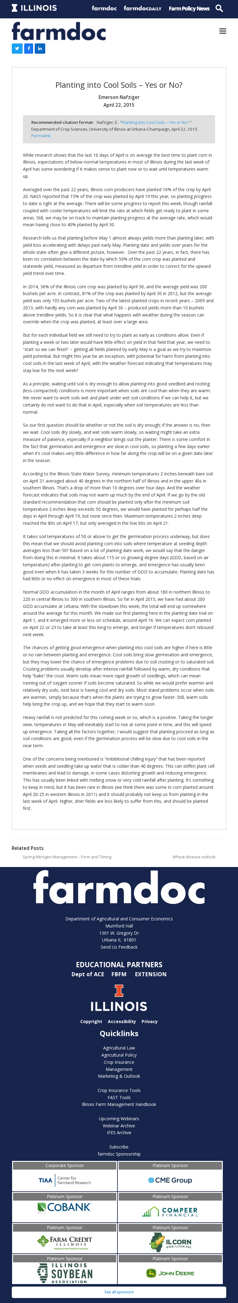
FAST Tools (119, 1097)
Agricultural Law (119, 1048)
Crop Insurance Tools (119, 1090)
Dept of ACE (88, 974)
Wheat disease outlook (194, 857)
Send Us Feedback (119, 947)
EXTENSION (151, 974)
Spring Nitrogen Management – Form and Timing (67, 857)
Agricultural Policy (119, 1055)
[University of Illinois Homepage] (119, 998)
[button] (222, 31)
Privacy (150, 1021)
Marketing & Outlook (119, 1076)
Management (119, 1069)
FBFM (119, 974)
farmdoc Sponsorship (119, 1154)
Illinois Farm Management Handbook (119, 1104)
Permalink (41, 135)
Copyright (91, 1021)
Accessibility (122, 1021)
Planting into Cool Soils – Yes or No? (155, 122)
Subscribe (119, 1147)
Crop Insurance (119, 1062)
